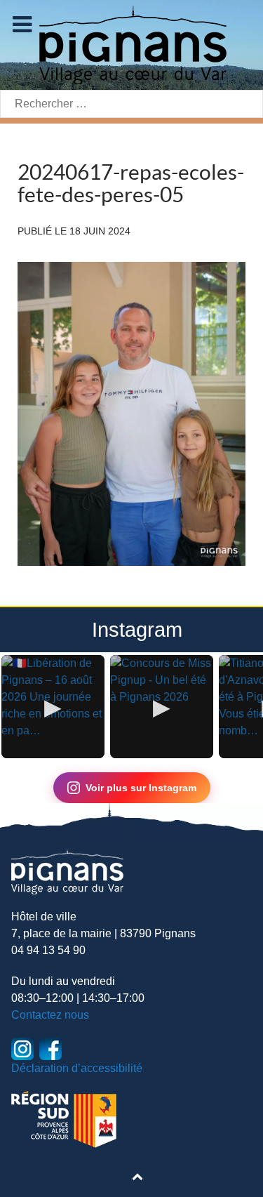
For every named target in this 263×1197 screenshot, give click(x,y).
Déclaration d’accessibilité (76, 1068)
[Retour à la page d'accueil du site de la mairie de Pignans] (132, 44)
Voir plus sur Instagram (141, 787)
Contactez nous (50, 1015)
